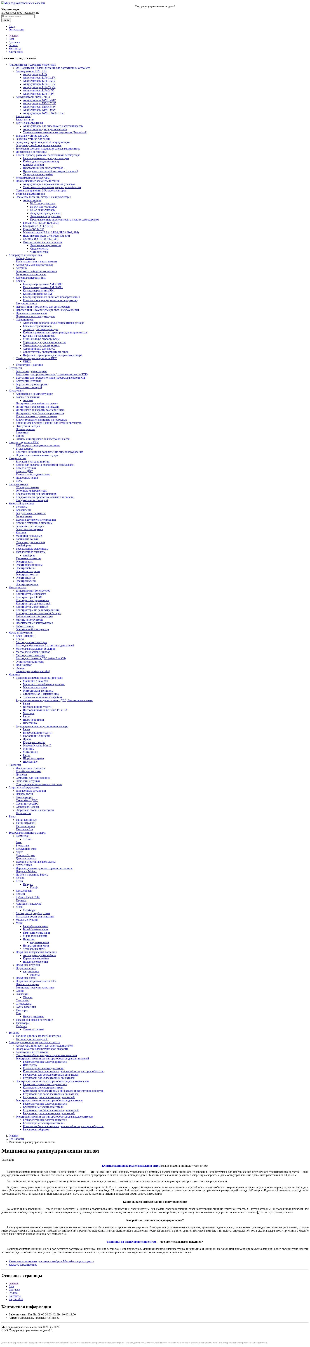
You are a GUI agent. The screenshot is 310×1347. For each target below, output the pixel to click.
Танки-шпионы (25, 826)
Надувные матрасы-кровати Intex (36, 981)
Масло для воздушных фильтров (35, 648)
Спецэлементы (39, 248)
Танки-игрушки (25, 822)
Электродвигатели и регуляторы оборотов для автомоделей (52, 1081)
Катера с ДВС (24, 471)
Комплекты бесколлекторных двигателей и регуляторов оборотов (63, 1071)
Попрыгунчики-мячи (36, 945)
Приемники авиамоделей (31, 313)
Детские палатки (26, 858)
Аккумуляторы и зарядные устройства (32, 64)
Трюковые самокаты (28, 558)
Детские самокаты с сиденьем (34, 522)
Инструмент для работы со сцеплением (40, 409)
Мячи (19, 922)
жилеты (35, 974)
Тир (18, 1013)
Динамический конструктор (33, 590)
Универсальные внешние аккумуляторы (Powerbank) (55, 132)
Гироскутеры (24, 516)
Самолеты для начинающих (33, 777)
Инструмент (16, 390)
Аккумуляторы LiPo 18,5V (39, 84)
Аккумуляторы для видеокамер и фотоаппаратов (53, 125)
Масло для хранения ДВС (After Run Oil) (41, 658)
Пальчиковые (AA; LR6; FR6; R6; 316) (46, 235)
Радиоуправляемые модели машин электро (42, 726)
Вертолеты (15, 367)
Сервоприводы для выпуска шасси (44, 342)
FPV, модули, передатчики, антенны (38, 445)
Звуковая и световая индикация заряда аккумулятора (48, 148)
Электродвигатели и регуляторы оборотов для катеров (49, 1100)
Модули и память (26, 303)
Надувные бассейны (35, 961)
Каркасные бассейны (36, 958)
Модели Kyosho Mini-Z (37, 745)
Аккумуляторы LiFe (35, 74)
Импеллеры (30, 1064)
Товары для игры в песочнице (34, 1019)
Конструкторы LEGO (29, 597)
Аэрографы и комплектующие (34, 393)
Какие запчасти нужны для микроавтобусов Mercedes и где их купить (51, 1261)
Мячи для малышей (35, 935)
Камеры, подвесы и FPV (24, 442)
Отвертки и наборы (28, 426)
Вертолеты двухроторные (31, 371)
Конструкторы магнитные (32, 606)
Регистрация (16, 29)
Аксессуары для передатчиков (34, 264)
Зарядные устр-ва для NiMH (33, 138)
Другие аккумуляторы (29, 122)
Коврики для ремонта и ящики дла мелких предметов (48, 422)
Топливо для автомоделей (32, 1039)
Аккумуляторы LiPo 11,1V (39, 77)
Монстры (28, 713)
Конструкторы (17, 587)
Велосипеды (23, 509)
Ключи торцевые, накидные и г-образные (41, 419)
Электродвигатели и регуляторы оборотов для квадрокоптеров (54, 1116)
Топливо (14, 1032)
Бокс (19, 842)
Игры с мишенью (33, 1016)
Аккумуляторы (32, 200)
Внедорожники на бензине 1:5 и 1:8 (45, 710)
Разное (20, 435)
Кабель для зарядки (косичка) (41, 161)
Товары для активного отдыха (27, 832)
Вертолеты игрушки (28, 380)
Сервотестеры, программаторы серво (46, 351)
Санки (20, 990)
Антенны (21, 267)
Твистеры (22, 1010)
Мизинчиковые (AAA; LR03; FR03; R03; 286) (51, 232)
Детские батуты (25, 855)
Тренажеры (23, 1023)
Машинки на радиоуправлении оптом (131, 1241)
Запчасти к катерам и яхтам (33, 461)
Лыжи (19, 906)
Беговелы (21, 506)
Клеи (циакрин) (25, 635)
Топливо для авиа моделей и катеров (38, 1035)
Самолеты (15, 764)
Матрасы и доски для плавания (35, 916)
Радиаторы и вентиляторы (32, 1052)
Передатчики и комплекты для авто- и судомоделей (47, 309)
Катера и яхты (17, 458)
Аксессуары (23, 116)
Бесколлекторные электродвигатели (45, 1061)
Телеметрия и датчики (29, 364)
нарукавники (31, 971)
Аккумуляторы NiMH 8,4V (39, 106)
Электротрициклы (27, 584)
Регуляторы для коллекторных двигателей (49, 1077)
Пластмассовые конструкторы (34, 622)
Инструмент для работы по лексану (37, 406)
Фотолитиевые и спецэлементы (42, 242)
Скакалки (22, 993)
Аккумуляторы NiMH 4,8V (39, 100)
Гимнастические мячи (36, 932)
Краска (20, 639)
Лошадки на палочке (28, 903)
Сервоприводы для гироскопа (41, 345)
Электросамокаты (27, 574)
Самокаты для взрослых (30, 542)
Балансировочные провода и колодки (46, 158)
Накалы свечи (24, 793)
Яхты (19, 480)
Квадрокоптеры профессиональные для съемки (45, 497)
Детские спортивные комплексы (36, 861)
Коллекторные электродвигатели (43, 1068)
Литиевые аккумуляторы (45, 216)
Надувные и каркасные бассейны (36, 952)
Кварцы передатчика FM (38, 290)
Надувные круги (26, 968)
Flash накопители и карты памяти (36, 261)
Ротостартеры (24, 797)
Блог (11, 38)
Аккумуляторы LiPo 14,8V (39, 80)
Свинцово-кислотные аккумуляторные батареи (52, 187)
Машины (14, 674)
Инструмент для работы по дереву (37, 403)
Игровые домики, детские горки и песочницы (44, 868)
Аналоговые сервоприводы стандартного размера (53, 322)
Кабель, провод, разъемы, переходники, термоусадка (48, 154)
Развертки (22, 432)
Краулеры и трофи (34, 742)
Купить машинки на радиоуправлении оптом (131, 1165)
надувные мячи (39, 942)
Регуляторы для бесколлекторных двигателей (51, 1074)
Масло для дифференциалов (33, 651)
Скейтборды (23, 545)
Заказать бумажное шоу (23, 1264)
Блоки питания (25, 119)
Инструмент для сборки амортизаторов (40, 413)
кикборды (29, 555)
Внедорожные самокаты (31, 513)
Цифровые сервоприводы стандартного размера (52, 355)
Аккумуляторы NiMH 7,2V (39, 103)
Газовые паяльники (28, 397)
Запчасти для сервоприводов (40, 329)
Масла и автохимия (20, 632)
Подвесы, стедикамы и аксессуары (37, 455)
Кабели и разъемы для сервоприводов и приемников (55, 332)
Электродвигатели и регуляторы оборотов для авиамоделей (52, 1058)
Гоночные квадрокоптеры (31, 490)
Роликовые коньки (27, 538)
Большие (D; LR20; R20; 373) (40, 222)
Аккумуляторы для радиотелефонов (45, 129)
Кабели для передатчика (31, 277)
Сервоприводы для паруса (39, 348)
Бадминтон (22, 835)
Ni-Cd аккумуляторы (42, 203)
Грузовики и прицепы (36, 735)
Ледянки (21, 900)
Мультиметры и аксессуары (33, 177)
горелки (28, 400)
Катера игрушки (26, 467)
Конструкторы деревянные (32, 600)
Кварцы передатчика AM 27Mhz (43, 284)
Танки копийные (26, 819)
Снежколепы (24, 1003)
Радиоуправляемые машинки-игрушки (39, 677)
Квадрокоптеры (18, 484)
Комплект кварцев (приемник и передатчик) (50, 300)
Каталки (21, 532)
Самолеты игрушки (28, 780)
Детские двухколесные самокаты (36, 519)
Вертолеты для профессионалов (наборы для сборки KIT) (51, 377)
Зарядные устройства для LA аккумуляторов (43, 142)
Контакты (15, 48)
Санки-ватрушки (33, 1029)
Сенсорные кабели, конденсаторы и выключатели (46, 1055)
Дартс (19, 851)
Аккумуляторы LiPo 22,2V (39, 87)
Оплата (13, 45)
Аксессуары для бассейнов (39, 955)
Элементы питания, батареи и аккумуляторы (43, 196)
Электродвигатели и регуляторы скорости (34, 1042)
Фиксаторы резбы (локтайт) (33, 671)
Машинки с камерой (35, 680)
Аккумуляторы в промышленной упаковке (49, 184)
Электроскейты (25, 577)
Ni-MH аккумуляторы (43, 206)
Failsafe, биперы (25, 258)
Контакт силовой (33, 164)
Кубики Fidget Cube (28, 897)
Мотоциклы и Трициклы (38, 690)
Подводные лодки (27, 477)
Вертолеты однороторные (32, 384)
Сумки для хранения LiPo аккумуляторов (41, 190)
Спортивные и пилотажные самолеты (39, 784)
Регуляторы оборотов (36, 1129)
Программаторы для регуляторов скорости (42, 1048)
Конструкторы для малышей (33, 603)
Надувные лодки (26, 977)
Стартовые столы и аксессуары (35, 810)
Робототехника (25, 626)
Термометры (23, 813)
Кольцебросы (24, 890)
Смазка (20, 668)
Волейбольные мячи (35, 929)
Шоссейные (30, 722)
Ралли (26, 716)
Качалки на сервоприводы (39, 335)
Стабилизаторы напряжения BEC (36, 358)
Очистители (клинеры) (30, 661)
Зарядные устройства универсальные (38, 145)
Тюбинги (21, 1026)
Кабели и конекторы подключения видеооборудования (49, 451)
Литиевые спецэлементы (45, 245)
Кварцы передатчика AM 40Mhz (43, 287)
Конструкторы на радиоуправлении (38, 609)
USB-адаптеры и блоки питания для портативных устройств (53, 67)
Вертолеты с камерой (29, 387)
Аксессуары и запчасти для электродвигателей (44, 1045)
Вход (12, 26)
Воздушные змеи (26, 848)
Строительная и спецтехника (41, 693)
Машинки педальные (29, 535)
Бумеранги (22, 845)
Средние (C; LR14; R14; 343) (40, 238)
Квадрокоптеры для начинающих (36, 493)
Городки (28, 884)
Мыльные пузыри (27, 919)
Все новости (16, 1138)
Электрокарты (24, 561)
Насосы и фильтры (27, 984)
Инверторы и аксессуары (31, 151)
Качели (20, 877)
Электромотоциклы (28, 571)
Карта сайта (16, 51)
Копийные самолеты (28, 771)
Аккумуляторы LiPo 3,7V (38, 90)
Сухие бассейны (26, 1006)
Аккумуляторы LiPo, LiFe (31, 71)
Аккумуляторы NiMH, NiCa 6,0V (43, 113)
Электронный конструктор (32, 629)
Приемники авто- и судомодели (35, 316)
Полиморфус (24, 664)
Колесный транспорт (21, 503)
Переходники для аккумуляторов (43, 167)
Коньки (20, 893)
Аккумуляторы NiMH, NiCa (33, 96)
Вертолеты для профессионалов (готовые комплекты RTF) (52, 374)
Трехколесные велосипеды (32, 548)
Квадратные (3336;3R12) (38, 225)
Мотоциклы (30, 751)
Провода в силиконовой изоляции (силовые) (50, 171)
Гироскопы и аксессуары (31, 274)
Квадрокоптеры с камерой (32, 500)
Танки (12, 816)
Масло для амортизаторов (31, 642)
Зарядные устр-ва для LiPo (32, 135)
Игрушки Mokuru (26, 871)
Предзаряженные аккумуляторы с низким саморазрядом (64, 219)
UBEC (27, 361)
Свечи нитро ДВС (27, 803)
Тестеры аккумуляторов (30, 193)
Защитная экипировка (29, 529)
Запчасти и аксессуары (30, 526)
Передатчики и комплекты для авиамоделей (43, 306)
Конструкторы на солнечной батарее (38, 613)
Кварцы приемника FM (37, 293)
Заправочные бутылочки (31, 790)
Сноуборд (29, 910)
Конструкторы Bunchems (31, 593)
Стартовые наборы (27, 806)
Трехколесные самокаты (30, 551)
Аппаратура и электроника (25, 255)
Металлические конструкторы (34, 616)
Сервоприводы (25, 319)
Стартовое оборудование (24, 787)
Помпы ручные (25, 429)
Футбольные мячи (34, 948)
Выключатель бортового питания (36, 271)
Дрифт (27, 739)
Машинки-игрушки (35, 687)
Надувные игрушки (28, 964)
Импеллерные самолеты (30, 768)
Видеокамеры (24, 448)
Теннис (27, 839)
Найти (6, 20)
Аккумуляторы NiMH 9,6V (39, 109)
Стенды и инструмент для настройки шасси (43, 438)
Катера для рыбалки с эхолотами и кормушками (45, 464)
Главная (13, 35)
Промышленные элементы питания (37, 180)
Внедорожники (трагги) (37, 706)
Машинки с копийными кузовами (44, 684)
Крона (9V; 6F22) (33, 229)
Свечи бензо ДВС (27, 800)
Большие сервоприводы (37, 326)
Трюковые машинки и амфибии (42, 697)
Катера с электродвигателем (33, 474)
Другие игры (24, 864)
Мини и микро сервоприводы (41, 338)
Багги (26, 703)
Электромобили (25, 568)
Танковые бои (24, 829)
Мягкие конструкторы (29, 619)
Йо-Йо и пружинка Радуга (32, 874)
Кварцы (20, 280)
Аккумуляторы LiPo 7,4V (38, 93)
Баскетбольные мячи (35, 926)
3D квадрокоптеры (27, 487)
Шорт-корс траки (33, 719)
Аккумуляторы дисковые (45, 213)
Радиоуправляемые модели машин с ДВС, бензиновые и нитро (54, 700)
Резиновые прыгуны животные (35, 987)
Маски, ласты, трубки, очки (33, 913)
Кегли (19, 881)
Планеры (21, 774)
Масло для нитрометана (30, 655)
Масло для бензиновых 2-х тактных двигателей (45, 645)
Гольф (33, 887)
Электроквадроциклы (29, 564)
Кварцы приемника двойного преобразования (51, 296)
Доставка (14, 42)
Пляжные (29, 939)
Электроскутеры (26, 580)
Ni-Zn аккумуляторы (42, 209)
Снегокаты (22, 1000)
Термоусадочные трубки (38, 174)
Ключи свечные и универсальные (36, 416)
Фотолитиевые (39, 251)
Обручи (27, 997)
